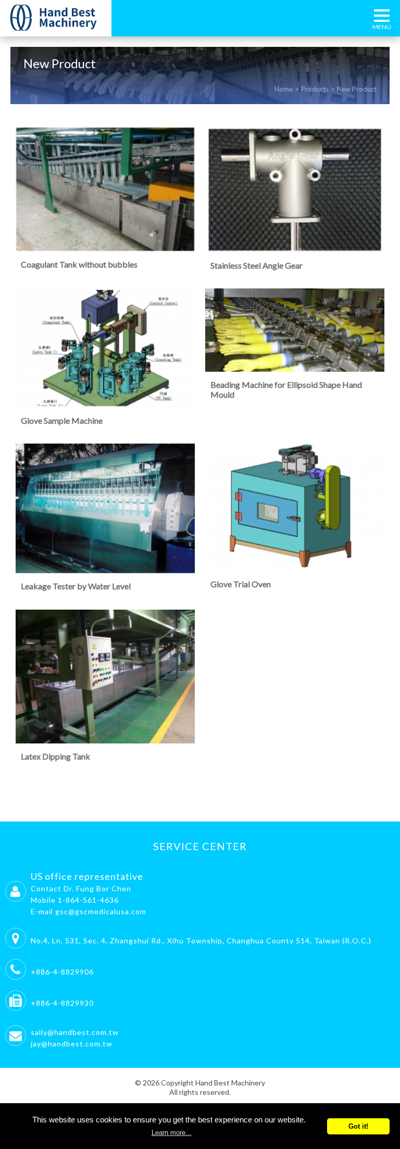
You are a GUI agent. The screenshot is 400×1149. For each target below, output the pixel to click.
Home (283, 89)
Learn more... (172, 1133)
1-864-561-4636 (88, 899)
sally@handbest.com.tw (75, 1032)
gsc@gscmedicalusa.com (100, 911)
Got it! (358, 1126)
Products (315, 89)
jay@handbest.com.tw (72, 1043)
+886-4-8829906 (62, 971)
